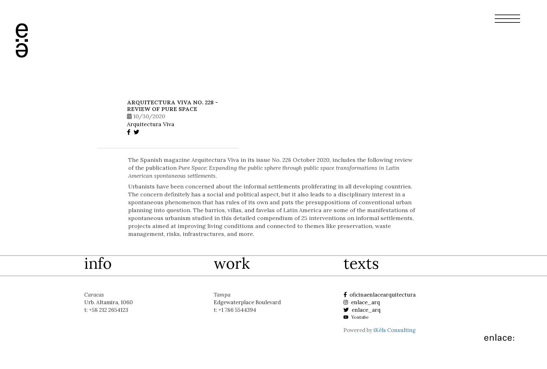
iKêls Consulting (395, 330)
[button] (507, 22)
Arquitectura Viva (150, 124)
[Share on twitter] (137, 132)
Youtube (359, 317)
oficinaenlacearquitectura (382, 294)
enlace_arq (365, 302)
